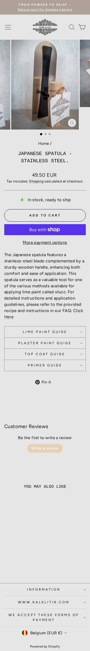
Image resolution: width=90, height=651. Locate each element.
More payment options (45, 242)
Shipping (36, 181)
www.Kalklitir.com (44, 602)
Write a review (45, 448)
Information (43, 589)
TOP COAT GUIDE (45, 354)
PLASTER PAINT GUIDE (45, 343)
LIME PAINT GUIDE (45, 332)
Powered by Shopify (45, 646)
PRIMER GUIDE (45, 365)
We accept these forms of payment (43, 617)
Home (43, 143)
